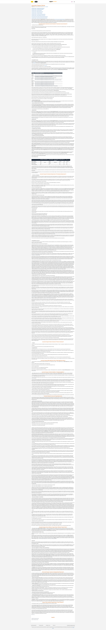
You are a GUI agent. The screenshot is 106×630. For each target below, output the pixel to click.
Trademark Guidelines (59, 403)
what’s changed (46, 6)
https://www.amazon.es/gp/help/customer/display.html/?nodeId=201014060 (44, 81)
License (54, 233)
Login (32, 1)
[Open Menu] (74, 1)
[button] (72, 1)
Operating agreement (33, 625)
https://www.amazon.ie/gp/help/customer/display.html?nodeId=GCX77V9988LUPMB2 (45, 77)
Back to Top (33, 614)
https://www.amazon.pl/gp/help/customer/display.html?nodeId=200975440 (44, 84)
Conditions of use (48, 625)
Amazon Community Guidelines (53, 538)
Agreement (45, 65)
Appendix (33, 101)
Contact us (54, 625)
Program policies (41, 625)
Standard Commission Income (35, 618)
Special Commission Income (35, 619)
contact (50, 584)
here (48, 198)
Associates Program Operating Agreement (59, 19)
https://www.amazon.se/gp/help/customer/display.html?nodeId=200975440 (44, 83)
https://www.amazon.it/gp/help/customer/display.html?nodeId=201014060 (44, 78)
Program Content (38, 415)
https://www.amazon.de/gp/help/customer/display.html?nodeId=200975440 (44, 82)
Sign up (36, 1)
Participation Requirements (44, 538)
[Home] (53, 1)
